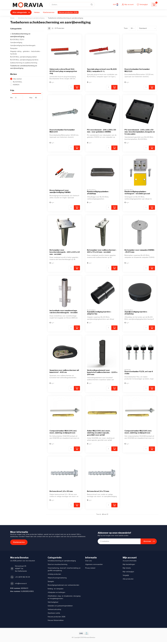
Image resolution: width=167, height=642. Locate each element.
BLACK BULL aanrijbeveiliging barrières (24, 60)
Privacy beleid (90, 568)
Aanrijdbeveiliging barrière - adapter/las (99, 313)
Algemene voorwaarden (94, 564)
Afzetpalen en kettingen (56, 592)
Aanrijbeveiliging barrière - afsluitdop (136, 313)
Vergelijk (126, 575)
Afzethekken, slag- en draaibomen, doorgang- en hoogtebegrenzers (64, 597)
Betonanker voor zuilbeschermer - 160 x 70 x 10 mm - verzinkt (102, 251)
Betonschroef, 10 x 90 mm (61, 491)
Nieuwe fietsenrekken (56, 620)
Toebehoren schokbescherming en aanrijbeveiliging (65, 18)
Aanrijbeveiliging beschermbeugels (22, 45)
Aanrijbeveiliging (16, 42)
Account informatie (129, 561)
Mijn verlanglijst (128, 572)
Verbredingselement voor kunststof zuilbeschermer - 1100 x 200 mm (102, 372)
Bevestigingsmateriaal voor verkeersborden (63, 585)
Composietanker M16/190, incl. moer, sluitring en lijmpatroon (63, 432)
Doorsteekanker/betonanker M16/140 (62, 131)
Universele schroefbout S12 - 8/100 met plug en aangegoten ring (63, 71)
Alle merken (17, 79)
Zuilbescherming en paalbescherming (23, 63)
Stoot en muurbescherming (57, 564)
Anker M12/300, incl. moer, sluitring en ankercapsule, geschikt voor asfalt (98, 433)
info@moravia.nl (21, 583)
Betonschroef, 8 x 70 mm (98, 491)
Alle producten (128, 579)
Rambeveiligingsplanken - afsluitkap (98, 193)
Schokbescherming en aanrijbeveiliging (31, 18)
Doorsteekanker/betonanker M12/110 (137, 70)
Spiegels (51, 581)
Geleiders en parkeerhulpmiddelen (60, 606)
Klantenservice (48, 12)
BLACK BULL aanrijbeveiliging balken (23, 57)
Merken (37, 12)
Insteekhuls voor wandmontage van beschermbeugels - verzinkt (64, 312)
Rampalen (13, 48)
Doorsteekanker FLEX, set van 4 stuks (139, 372)
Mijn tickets (127, 568)
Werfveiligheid (53, 602)
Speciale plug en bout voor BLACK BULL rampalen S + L (102, 70)
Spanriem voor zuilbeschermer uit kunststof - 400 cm (64, 371)
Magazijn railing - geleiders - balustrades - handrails (25, 52)
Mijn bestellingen (129, 564)
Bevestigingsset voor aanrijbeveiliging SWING (60, 191)
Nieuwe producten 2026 (68, 12)
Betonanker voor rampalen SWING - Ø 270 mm (139, 251)
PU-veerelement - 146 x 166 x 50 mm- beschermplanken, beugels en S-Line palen (140, 132)
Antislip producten (54, 574)
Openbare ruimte (54, 613)
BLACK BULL (17, 82)
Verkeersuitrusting (54, 609)
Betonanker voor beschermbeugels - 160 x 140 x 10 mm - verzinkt (65, 252)
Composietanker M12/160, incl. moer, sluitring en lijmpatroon (138, 432)
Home (12, 18)
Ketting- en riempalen (55, 589)
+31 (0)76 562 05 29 (22, 577)
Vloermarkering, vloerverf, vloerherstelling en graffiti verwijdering (64, 569)
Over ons (88, 561)
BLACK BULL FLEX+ (17, 39)
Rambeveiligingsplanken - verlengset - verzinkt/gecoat (137, 193)
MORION (16, 85)
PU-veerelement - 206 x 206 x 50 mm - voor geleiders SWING (101, 131)
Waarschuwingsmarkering (57, 578)
